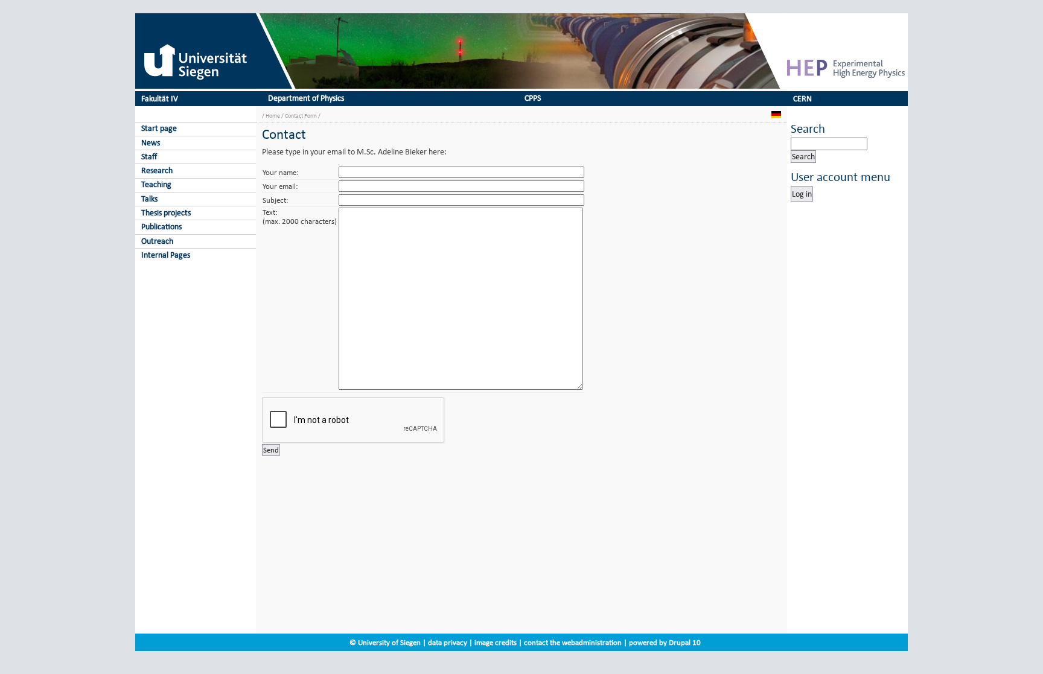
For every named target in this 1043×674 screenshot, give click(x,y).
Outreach (157, 241)
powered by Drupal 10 (665, 642)
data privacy (447, 642)
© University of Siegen (385, 642)
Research (157, 170)
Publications (161, 226)
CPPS (533, 98)
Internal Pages (165, 255)
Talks (149, 199)
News (150, 143)
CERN (802, 99)
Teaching (156, 184)
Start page (159, 128)
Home (273, 115)
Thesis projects (166, 213)
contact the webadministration (573, 642)
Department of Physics (306, 98)
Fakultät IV (159, 99)
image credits (495, 642)
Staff (149, 156)
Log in (802, 194)
